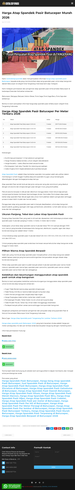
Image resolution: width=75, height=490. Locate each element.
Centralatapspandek (14, 79)
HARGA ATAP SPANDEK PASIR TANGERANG (35, 426)
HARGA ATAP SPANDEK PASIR (11, 426)
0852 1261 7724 (9, 341)
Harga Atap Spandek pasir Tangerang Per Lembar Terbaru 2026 (36, 318)
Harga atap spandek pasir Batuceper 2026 (19, 323)
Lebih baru (8, 435)
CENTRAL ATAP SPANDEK (49, 486)
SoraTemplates (28, 486)
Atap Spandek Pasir (10, 174)
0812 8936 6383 (9, 358)
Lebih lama (66, 435)
